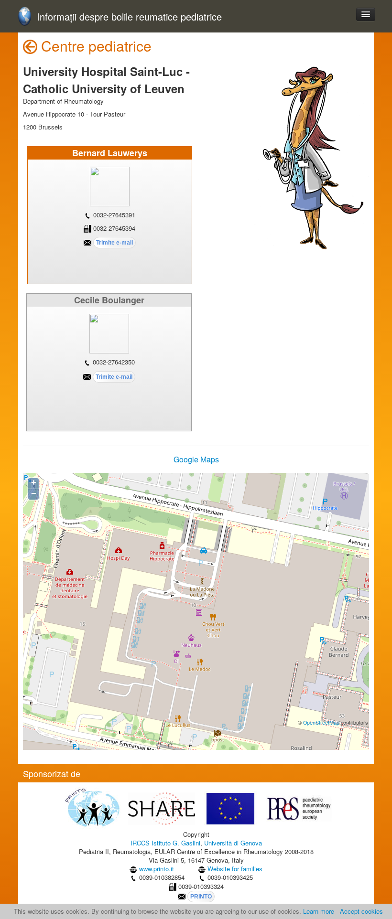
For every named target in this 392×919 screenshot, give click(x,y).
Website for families (234, 868)
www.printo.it (156, 868)
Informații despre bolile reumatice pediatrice (129, 17)
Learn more (318, 911)
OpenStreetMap (321, 722)
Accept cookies (361, 911)
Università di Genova (233, 842)
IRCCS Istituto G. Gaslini (165, 842)
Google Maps (196, 459)
